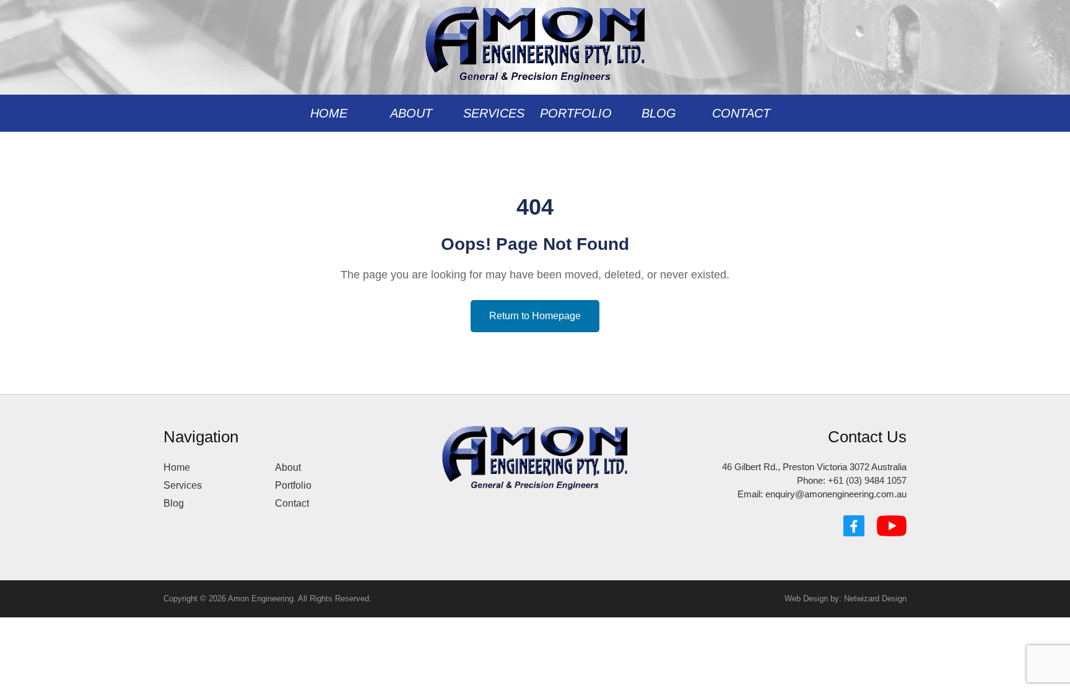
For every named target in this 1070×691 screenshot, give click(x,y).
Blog (659, 113)
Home (328, 113)
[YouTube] (892, 525)
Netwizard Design (875, 598)
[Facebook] (853, 525)
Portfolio (576, 113)
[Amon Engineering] (535, 40)
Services (493, 113)
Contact (741, 113)
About (411, 113)
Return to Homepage (535, 316)
